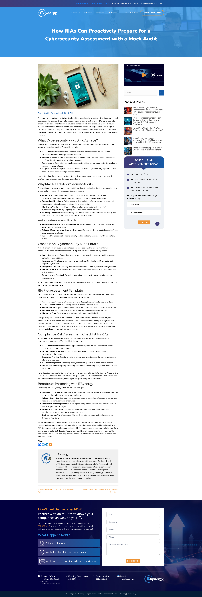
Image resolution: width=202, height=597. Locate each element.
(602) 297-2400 (133, 3)
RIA (71, 113)
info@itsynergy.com (128, 579)
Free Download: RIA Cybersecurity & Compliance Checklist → (100, 490)
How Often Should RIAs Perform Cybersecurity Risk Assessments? (148, 129)
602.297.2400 (74, 579)
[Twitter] (43, 444)
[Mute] (158, 84)
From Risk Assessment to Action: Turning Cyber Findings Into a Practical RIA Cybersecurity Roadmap (147, 121)
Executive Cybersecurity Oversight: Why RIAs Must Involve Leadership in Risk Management (147, 140)
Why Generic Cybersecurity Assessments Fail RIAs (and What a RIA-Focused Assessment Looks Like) (148, 110)
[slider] (142, 84)
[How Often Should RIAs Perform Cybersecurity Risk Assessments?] (128, 131)
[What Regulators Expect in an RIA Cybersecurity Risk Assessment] (128, 151)
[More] (50, 444)
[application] (144, 75)
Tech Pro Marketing (120, 594)
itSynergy (53, 113)
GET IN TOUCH (133, 561)
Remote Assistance (100, 3)
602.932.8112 (44, 526)
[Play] (126, 84)
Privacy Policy (131, 594)
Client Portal (82, 3)
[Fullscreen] (161, 84)
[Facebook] (39, 444)
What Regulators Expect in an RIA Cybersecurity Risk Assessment (147, 148)
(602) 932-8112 (159, 3)
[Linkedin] (46, 444)
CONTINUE (144, 222)
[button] (144, 75)
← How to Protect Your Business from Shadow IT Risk (56, 490)
